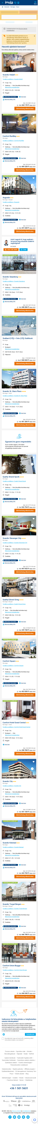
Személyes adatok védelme (26, 1060)
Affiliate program (30, 1069)
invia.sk (19, 1111)
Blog (27, 1074)
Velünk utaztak (19, 1074)
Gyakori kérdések (10, 1058)
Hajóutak (19, 1054)
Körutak (29, 1051)
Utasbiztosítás (6, 1069)
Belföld (31, 1054)
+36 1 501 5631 (19, 1088)
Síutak (26, 1054)
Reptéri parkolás (18, 1069)
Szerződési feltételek (9, 1060)
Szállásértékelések (8, 1071)
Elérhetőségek (6, 1078)
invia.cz (14, 1111)
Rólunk (21, 1078)
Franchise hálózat (12, 1080)
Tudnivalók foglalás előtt (25, 1058)
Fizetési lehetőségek (25, 1062)
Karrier (22, 1080)
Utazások (6, 7)
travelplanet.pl (27, 1111)
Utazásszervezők (30, 1078)
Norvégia (13, 7)
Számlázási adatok (11, 1062)
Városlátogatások (9, 1054)
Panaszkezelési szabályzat (19, 1065)
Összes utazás (10, 1051)
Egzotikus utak (21, 1051)
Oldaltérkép (28, 1080)
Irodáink (15, 1078)
